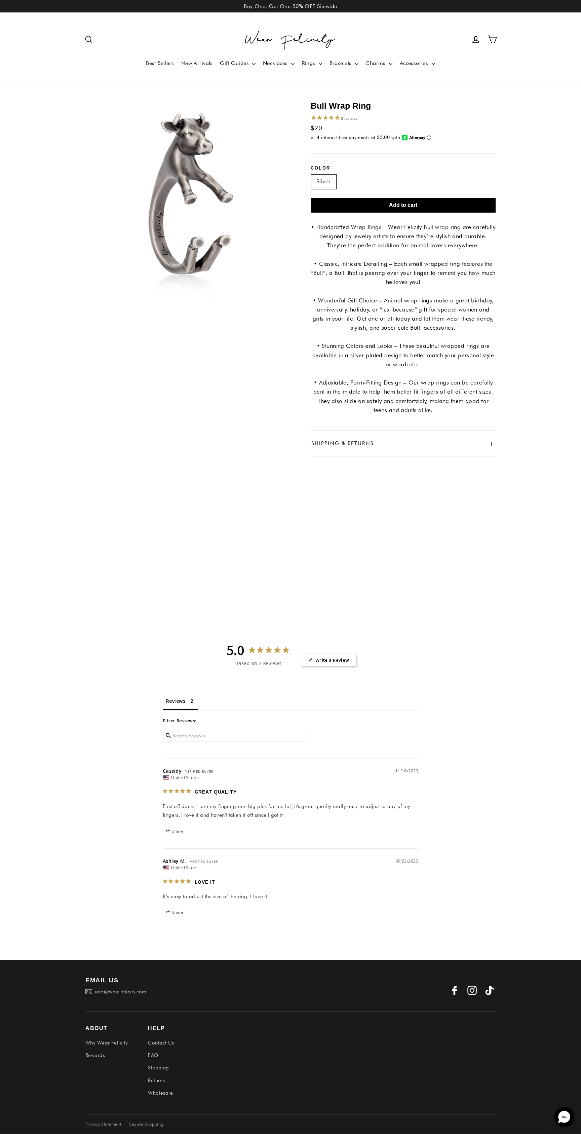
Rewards (95, 1055)
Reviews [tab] (175, 701)
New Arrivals (197, 63)
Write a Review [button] (332, 660)
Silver (323, 181)
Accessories (415, 63)
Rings (309, 63)
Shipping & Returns (403, 443)
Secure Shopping (146, 1124)
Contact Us (161, 1043)
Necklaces (276, 63)
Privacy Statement (103, 1124)
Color (321, 168)
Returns (156, 1080)
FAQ (153, 1055)
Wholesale (160, 1093)
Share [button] (177, 831)
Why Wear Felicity (106, 1043)
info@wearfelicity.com (121, 992)
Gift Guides (235, 63)
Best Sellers (160, 63)
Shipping (158, 1068)
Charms (376, 63)
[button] (88, 39)
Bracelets (341, 63)
